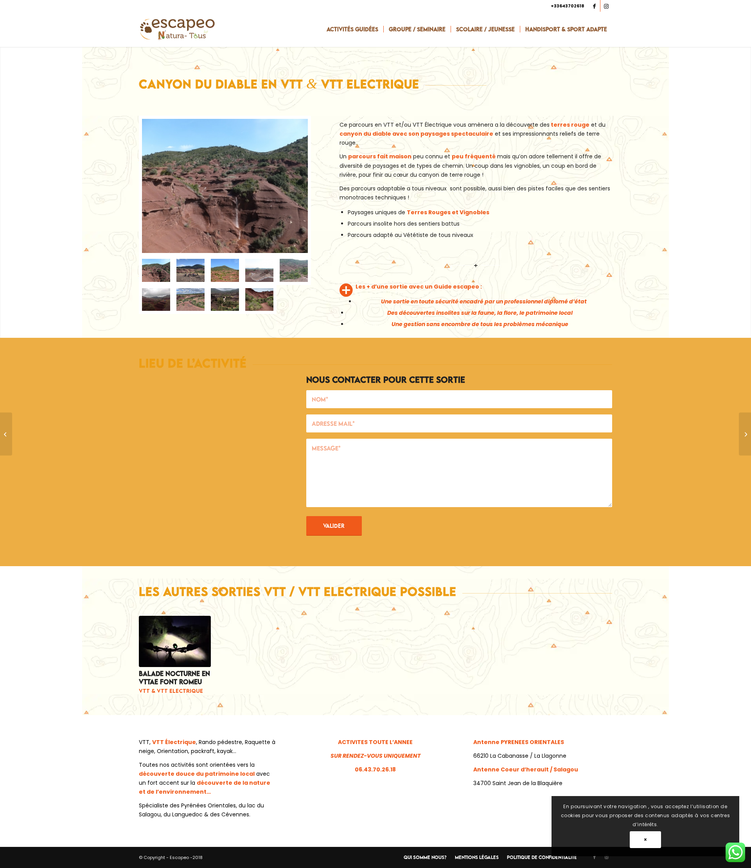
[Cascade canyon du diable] (225, 299)
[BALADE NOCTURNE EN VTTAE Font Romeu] (175, 641)
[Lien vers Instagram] (606, 6)
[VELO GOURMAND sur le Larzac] (6, 434)
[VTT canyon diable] (156, 299)
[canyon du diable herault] (225, 186)
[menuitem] (352, 29)
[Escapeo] (177, 29)
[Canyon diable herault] (294, 270)
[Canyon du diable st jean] (225, 270)
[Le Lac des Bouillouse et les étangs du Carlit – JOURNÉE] (745, 434)
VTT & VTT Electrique (171, 690)
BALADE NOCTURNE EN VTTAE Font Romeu (174, 677)
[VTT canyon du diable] (190, 270)
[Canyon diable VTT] (259, 299)
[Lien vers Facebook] (594, 6)
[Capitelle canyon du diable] (259, 270)
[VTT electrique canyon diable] (190, 299)
